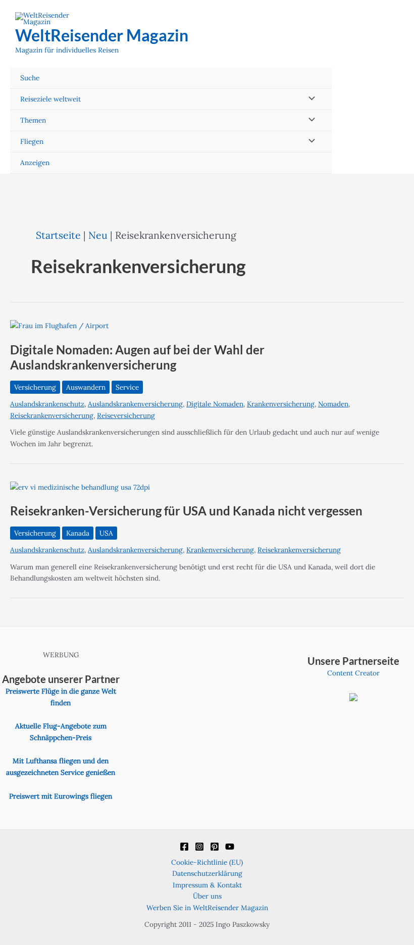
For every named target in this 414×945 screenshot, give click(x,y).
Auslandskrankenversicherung (135, 403)
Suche (29, 77)
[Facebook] (184, 846)
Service (127, 387)
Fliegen (31, 141)
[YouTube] (229, 846)
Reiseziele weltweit (50, 98)
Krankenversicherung (281, 403)
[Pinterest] (214, 846)
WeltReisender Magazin (101, 35)
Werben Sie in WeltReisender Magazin (207, 907)
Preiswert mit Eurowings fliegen (60, 796)
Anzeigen (34, 162)
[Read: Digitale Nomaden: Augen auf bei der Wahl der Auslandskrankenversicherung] (59, 325)
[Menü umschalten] (309, 99)
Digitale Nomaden (214, 403)
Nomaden (333, 403)
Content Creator (353, 672)
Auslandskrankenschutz (47, 403)
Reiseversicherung (126, 415)
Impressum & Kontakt (207, 884)
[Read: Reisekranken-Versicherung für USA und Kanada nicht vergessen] (80, 486)
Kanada (77, 533)
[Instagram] (199, 846)
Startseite (58, 235)
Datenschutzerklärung (207, 873)
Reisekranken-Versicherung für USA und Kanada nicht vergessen (186, 511)
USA (106, 533)
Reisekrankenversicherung (51, 415)
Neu (98, 235)
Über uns (207, 896)
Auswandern (86, 387)
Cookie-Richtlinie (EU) (207, 862)
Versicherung (35, 387)
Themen (33, 120)
